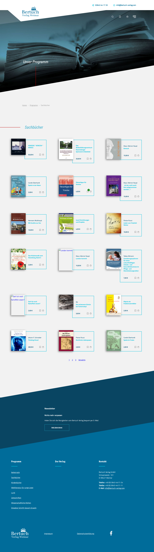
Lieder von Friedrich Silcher (130, 224)
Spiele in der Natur (34, 185)
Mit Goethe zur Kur (34, 223)
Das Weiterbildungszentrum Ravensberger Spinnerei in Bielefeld (84, 148)
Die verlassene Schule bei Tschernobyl (83, 305)
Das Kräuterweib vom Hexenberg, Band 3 (35, 256)
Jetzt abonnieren (56, 427)
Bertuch (126, 148)
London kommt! (81, 258)
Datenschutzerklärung (85, 533)
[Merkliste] (120, 17)
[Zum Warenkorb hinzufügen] (43, 155)
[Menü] (134, 17)
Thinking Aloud (33, 340)
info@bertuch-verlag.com (115, 488)
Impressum (48, 533)
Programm (34, 105)
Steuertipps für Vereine (81, 183)
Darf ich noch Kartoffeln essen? (34, 302)
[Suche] (112, 17)
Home (24, 105)
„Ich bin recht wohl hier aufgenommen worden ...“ (130, 187)
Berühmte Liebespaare (83, 340)
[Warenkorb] (127, 17)
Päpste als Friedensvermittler (130, 302)
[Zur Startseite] (30, 12)
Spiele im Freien (129, 340)
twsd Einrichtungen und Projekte (82, 221)
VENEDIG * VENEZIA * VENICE (35, 146)
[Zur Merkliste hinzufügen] (40, 155)
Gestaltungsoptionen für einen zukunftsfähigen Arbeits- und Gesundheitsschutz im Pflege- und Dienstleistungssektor (131, 264)
